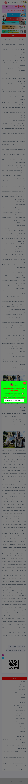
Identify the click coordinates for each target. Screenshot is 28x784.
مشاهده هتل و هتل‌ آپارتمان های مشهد (14, 400)
